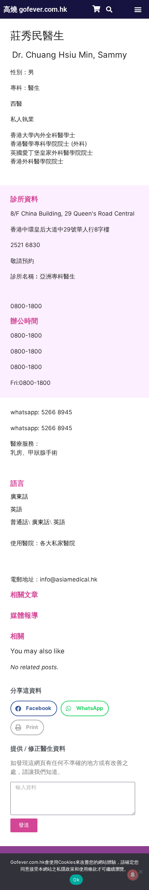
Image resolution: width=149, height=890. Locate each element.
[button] (109, 9)
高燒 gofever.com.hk (35, 9)
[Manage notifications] (132, 874)
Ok (76, 879)
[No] (140, 871)
